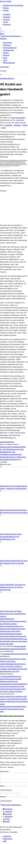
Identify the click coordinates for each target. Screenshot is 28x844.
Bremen (6, 53)
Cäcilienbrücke (20, 649)
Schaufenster (10, 63)
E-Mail (3, 128)
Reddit (25, 125)
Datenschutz (7, 839)
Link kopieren (4, 462)
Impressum (7, 836)
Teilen (19, 459)
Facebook (6, 14)
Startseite (3, 459)
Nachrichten (7, 43)
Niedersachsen (8, 50)
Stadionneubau (9, 649)
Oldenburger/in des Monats (13, 5)
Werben (6, 8)
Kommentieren (12, 459)
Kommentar (5, 771)
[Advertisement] (14, 207)
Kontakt (6, 10)
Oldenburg (7, 45)
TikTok (5, 22)
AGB (4, 841)
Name (3, 786)
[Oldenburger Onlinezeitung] (10, 805)
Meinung (6, 55)
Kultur (5, 58)
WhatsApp (7, 24)
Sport (5, 60)
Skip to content (5, 1)
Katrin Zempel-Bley (18, 118)
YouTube (6, 19)
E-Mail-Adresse (6, 790)
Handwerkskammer (7, 78)
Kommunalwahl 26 (9, 48)
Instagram (6, 17)
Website (3, 797)
